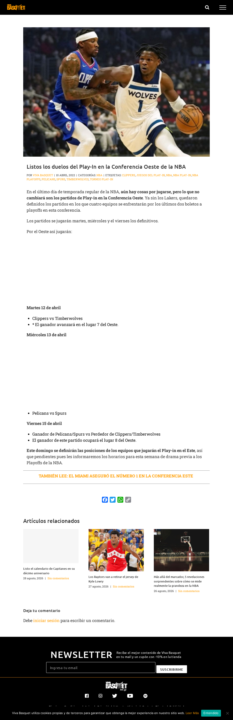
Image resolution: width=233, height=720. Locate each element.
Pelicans (48, 179)
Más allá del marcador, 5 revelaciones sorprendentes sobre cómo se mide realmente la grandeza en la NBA (179, 581)
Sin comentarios (58, 578)
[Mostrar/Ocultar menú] (222, 7)
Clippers (128, 175)
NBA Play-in (182, 175)
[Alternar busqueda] (207, 7)
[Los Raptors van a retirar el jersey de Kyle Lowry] (116, 549)
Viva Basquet (43, 175)
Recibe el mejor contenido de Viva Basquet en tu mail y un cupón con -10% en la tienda (148, 654)
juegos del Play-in (150, 175)
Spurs (60, 179)
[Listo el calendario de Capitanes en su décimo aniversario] (51, 546)
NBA (99, 175)
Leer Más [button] (192, 713)
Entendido (210, 713)
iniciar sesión (47, 620)
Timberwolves (77, 179)
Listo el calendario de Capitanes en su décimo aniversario (49, 571)
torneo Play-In (101, 179)
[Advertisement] (116, 271)
